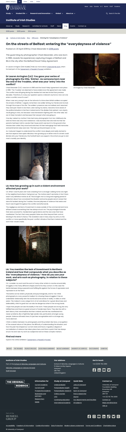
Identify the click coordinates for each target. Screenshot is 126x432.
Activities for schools (40, 26)
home (7, 38)
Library (75, 388)
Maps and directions (109, 403)
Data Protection (57, 426)
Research (25, 26)
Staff (111, 6)
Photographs (94, 349)
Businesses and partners (40, 395)
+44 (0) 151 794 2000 (109, 397)
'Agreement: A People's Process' (32, 69)
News (86, 6)
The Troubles (18, 349)
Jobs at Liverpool (79, 385)
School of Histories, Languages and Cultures (30, 364)
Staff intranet (11, 371)
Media (37, 402)
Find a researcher (79, 394)
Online (38, 2)
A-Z (101, 6)
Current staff (39, 388)
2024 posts (32, 31)
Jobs (91, 6)
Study (17, 26)
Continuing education (62, 400)
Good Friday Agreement (47, 349)
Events (72, 26)
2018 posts (35, 38)
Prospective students (43, 391)
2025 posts (21, 31)
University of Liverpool (79, 349)
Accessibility (10, 426)
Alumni (106, 6)
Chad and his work (53, 67)
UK (19, 2)
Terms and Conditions (94, 426)
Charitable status (109, 426)
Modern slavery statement (74, 426)
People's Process (30, 349)
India (31, 2)
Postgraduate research (62, 391)
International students (62, 403)
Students (117, 6)
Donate (96, 6)
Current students (41, 385)
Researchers (39, 399)
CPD (55, 397)
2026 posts (10, 31)
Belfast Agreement (63, 349)
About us (9, 26)
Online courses (59, 394)
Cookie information (43, 426)
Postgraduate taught (61, 388)
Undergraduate (59, 385)
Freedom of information (25, 426)
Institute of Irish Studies (20, 20)
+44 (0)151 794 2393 (100, 364)
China (25, 2)
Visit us (104, 406)
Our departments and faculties (84, 400)
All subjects (77, 403)
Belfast (9, 349)
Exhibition (104, 349)
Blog (65, 26)
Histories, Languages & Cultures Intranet (20, 368)
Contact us (82, 26)
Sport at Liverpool (79, 391)
